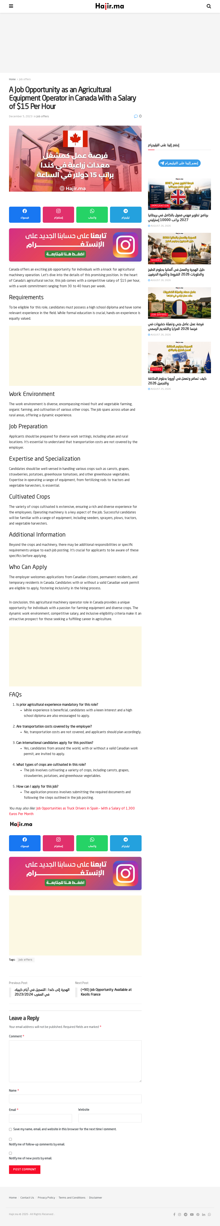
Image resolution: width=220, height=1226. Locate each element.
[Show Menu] (11, 6)
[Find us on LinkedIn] (203, 1214)
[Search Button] (209, 6)
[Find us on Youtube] (192, 1214)
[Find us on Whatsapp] (209, 1214)
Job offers (25, 79)
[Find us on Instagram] (179, 1214)
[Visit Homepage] (110, 6)
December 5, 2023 (20, 116)
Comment (16, 1036)
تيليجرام (126, 218)
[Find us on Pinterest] (197, 1214)
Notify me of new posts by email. (30, 1158)
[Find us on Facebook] (174, 1214)
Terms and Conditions (72, 1197)
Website (83, 1109)
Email (14, 1110)
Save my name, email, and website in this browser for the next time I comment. (64, 1129)
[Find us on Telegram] (185, 1214)
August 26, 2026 (160, 226)
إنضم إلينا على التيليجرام (181, 163)
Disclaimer (95, 1197)
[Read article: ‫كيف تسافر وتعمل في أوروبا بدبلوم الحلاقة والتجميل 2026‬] (179, 357)
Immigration (160, 206)
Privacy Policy (46, 1197)
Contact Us (27, 1197)
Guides (156, 260)
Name (14, 1090)
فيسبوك (24, 218)
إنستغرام (58, 218)
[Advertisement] (110, 43)
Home (12, 79)
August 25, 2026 (160, 389)
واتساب (92, 218)
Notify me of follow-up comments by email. (37, 1144)
